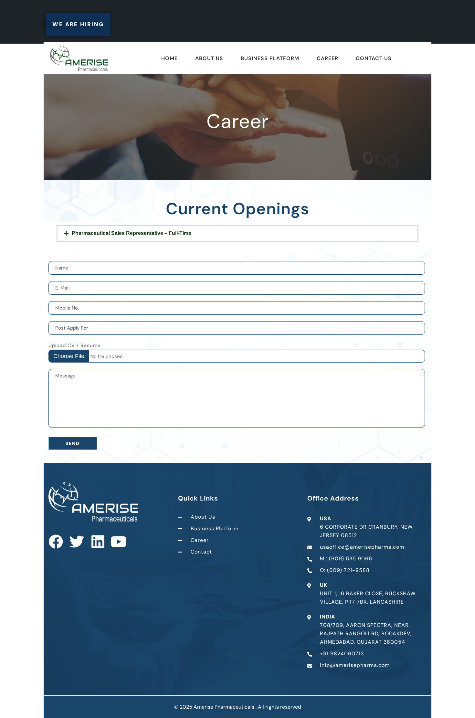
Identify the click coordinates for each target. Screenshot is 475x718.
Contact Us (374, 58)
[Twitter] (76, 541)
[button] (237, 233)
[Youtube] (118, 541)
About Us (209, 58)
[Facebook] (55, 541)
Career (327, 58)
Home (169, 58)
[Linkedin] (97, 541)
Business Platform (270, 58)
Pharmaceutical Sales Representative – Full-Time (131, 233)
